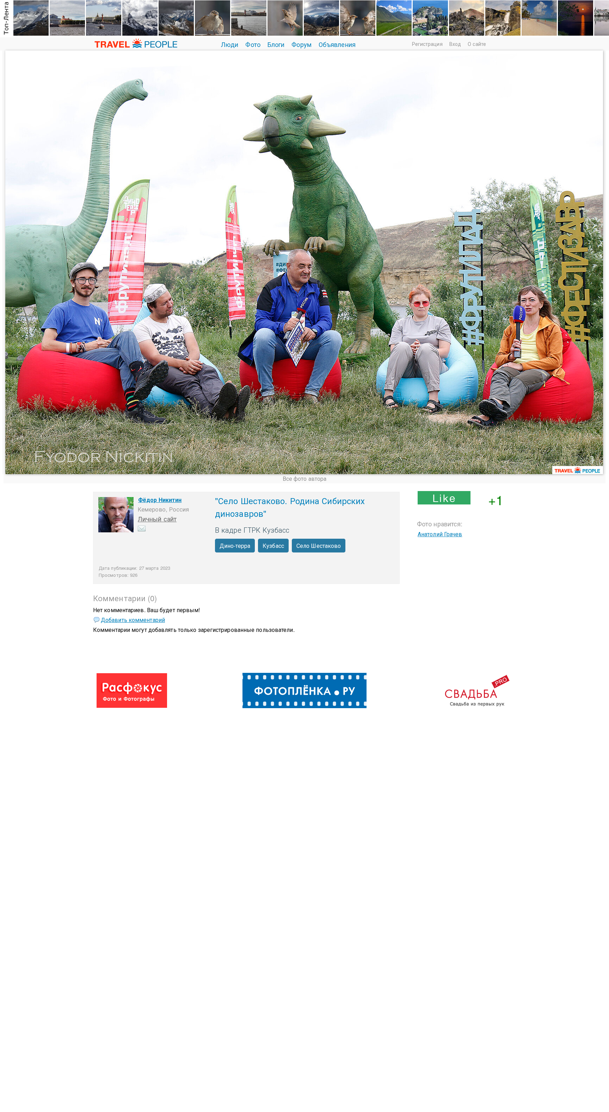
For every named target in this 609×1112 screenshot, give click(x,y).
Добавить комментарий (133, 620)
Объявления (337, 44)
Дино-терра (235, 546)
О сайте (477, 43)
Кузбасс (273, 546)
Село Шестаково (318, 546)
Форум (301, 44)
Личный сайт (157, 518)
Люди (229, 44)
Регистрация (427, 43)
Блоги (276, 44)
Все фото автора (305, 478)
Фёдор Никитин (160, 500)
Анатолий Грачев (440, 534)
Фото (252, 44)
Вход (455, 43)
